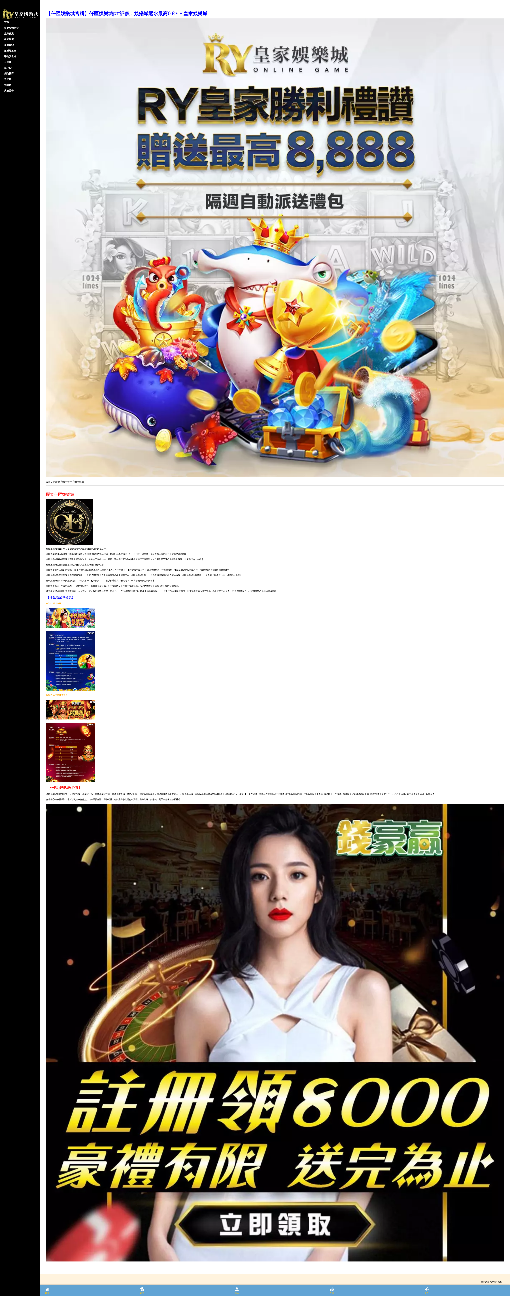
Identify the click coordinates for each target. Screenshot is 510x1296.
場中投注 (9, 67)
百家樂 (7, 62)
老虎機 (7, 79)
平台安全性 (10, 56)
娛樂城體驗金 (11, 27)
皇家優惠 (9, 33)
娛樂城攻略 (10, 50)
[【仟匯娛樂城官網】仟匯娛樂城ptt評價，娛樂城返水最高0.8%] (275, 247)
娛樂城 (83, 799)
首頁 (6, 22)
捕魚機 (7, 85)
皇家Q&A (9, 45)
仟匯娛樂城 (51, 548)
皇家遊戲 (9, 39)
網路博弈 (9, 73)
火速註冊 (9, 90)
